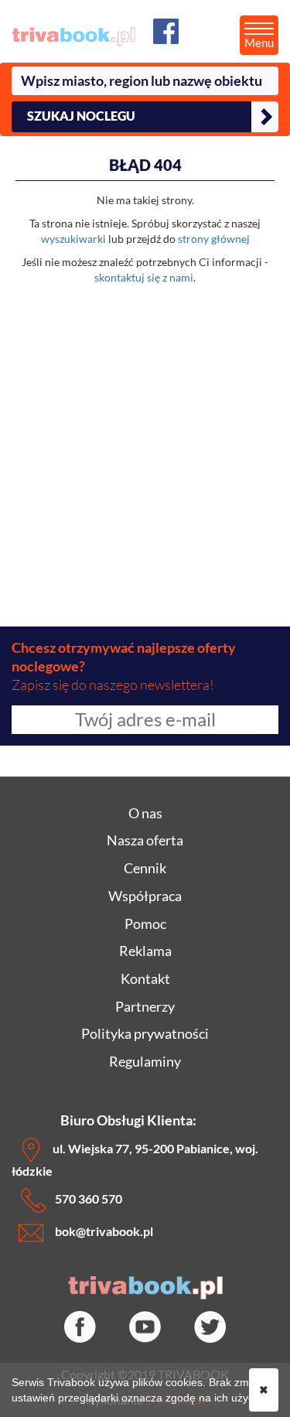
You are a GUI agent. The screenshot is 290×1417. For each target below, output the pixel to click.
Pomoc (145, 923)
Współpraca (145, 895)
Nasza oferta (145, 839)
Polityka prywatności (145, 1033)
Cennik (145, 867)
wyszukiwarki (73, 238)
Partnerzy (145, 1006)
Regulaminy (145, 1061)
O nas (145, 812)
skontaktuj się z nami (143, 277)
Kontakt (145, 978)
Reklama (145, 950)
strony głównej (214, 238)
